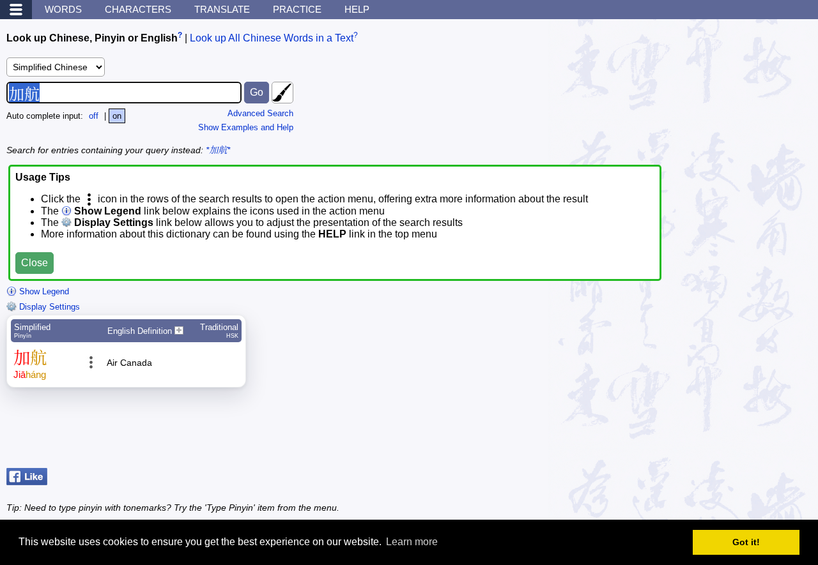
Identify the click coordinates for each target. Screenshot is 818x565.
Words (63, 9)
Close (34, 262)
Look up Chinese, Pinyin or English (92, 38)
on (116, 116)
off (93, 116)
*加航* (218, 150)
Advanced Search (260, 113)
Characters (138, 9)
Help (356, 9)
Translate (222, 9)
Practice (297, 9)
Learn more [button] (412, 541)
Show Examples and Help (245, 127)
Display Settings (48, 307)
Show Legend (43, 291)
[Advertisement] (709, 431)
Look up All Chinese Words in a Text (271, 38)
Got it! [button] (746, 542)
